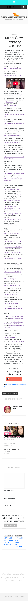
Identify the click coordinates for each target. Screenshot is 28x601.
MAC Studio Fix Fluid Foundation (14, 438)
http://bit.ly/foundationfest (12, 142)
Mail (9, 498)
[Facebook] (7, 6)
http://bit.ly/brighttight (11, 294)
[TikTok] (15, 6)
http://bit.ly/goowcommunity (12, 69)
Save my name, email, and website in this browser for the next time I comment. (13, 518)
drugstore (8, 384)
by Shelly (14, 393)
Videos (14, 34)
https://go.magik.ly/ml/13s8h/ (13, 258)
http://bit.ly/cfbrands (10, 105)
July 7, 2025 (7, 453)
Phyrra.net (9, 102)
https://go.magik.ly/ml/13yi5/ (13, 247)
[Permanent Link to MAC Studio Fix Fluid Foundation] (14, 431)
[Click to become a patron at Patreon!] (14, 379)
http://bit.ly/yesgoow (10, 279)
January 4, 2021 (8, 445)
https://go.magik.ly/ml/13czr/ (12, 265)
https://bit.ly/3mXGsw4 (11, 225)
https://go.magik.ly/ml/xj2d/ (12, 208)
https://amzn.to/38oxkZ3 (11, 189)
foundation (15, 384)
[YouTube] (10, 6)
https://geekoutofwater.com (15, 316)
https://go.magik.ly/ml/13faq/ (12, 214)
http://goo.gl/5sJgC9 (18, 341)
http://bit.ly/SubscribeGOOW (12, 75)
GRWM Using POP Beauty (11, 443)
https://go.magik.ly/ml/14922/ (13, 95)
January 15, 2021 (7, 393)
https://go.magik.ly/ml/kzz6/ (12, 219)
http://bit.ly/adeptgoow (11, 303)
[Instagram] (13, 6)
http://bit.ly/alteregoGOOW (12, 285)
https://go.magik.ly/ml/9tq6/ (12, 272)
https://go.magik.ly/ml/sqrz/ (12, 195)
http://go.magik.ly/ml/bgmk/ (12, 252)
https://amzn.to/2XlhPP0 (11, 206)
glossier (20, 384)
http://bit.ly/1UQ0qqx (10, 337)
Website (7, 505)
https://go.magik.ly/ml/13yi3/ (12, 241)
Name (10, 490)
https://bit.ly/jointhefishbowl (12, 135)
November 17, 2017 (9, 439)
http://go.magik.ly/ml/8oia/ (12, 234)
